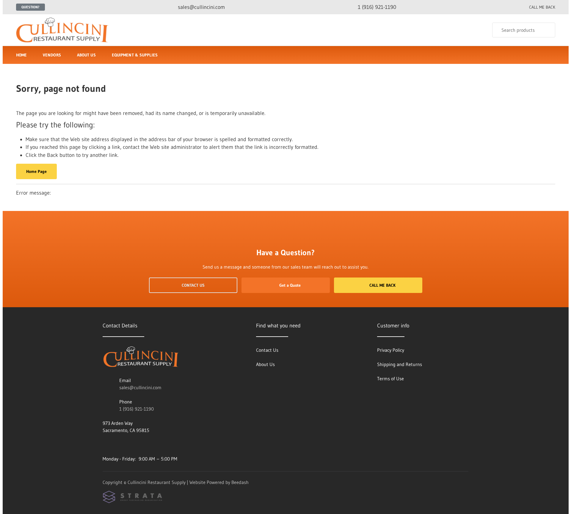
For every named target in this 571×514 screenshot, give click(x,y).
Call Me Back (382, 285)
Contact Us (193, 285)
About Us (86, 55)
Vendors (52, 55)
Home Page (36, 171)
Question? (30, 7)
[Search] (546, 30)
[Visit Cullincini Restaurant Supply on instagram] (117, 444)
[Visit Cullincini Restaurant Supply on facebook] (130, 444)
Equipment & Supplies (135, 55)
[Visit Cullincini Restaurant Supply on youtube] (142, 444)
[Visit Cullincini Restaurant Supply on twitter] (105, 444)
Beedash (240, 482)
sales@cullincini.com (140, 387)
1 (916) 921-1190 (136, 409)
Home (21, 55)
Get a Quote (290, 285)
